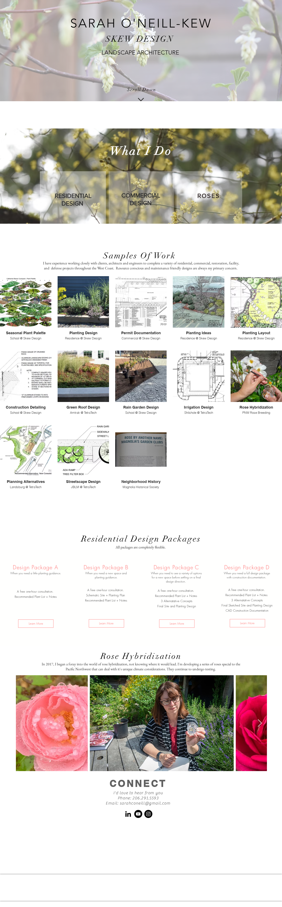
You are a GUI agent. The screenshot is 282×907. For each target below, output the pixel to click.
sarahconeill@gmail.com (145, 803)
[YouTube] (138, 814)
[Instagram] (148, 814)
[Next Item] (259, 723)
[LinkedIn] (128, 814)
